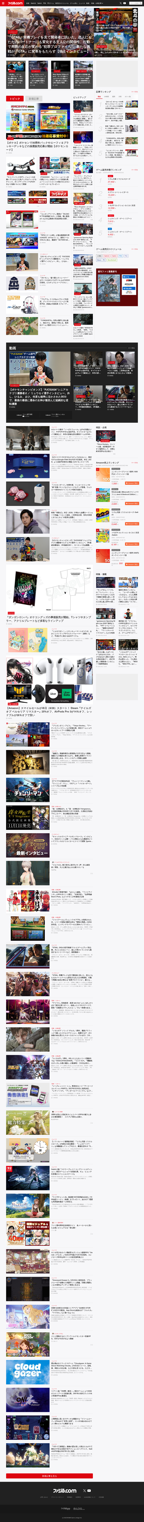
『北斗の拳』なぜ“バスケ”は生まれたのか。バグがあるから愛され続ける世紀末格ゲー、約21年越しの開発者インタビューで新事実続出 (116, 26)
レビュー (12, 71)
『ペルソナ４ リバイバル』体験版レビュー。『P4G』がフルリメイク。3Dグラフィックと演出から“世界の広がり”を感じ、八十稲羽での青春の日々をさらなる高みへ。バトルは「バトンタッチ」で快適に (83, 150)
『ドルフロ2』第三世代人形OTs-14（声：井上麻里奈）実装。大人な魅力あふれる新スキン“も (70, 866)
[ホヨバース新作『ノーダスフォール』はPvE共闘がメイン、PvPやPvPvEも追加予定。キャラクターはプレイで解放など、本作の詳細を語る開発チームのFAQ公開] (88, 360)
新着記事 (34, 98)
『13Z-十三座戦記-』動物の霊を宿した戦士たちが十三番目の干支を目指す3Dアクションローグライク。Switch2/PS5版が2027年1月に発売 (71, 1448)
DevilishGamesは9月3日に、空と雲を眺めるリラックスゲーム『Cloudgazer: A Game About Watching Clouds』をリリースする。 (71, 1371)
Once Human (105, 441)
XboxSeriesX (112, 260)
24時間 (106, 96)
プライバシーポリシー (57, 1497)
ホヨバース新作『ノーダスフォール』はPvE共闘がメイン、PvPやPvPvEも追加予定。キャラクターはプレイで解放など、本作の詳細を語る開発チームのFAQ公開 (88, 369)
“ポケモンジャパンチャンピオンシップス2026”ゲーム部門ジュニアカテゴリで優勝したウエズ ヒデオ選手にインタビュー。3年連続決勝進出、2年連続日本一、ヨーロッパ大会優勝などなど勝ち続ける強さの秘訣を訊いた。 (71, 549)
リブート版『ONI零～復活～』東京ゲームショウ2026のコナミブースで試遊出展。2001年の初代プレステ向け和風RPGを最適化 (71, 1393)
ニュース (82, 3)
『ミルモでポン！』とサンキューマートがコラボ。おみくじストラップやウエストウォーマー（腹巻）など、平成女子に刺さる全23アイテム (71, 633)
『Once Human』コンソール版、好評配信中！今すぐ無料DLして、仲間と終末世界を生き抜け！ (105, 447)
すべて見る (135, 91)
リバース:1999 (58, 1112)
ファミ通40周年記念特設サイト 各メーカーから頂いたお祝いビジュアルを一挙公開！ (71, 1226)
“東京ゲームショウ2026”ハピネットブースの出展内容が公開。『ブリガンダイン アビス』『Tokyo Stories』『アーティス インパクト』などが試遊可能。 (71, 734)
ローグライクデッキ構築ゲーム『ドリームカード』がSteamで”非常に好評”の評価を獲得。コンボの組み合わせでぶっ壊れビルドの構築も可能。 (71, 1427)
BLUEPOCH (54, 1119)
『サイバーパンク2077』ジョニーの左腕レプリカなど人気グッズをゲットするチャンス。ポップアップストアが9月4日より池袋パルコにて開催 (21, 180)
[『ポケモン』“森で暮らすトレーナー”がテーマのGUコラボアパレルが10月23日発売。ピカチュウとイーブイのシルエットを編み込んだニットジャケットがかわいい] (22, 283)
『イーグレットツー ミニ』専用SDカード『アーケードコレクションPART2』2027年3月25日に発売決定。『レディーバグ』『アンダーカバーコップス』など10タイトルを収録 (72, 1088)
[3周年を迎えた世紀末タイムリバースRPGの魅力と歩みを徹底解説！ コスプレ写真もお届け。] (28, 1122)
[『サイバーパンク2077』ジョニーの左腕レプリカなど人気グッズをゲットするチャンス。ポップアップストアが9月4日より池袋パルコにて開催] (21, 165)
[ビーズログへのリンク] (79, 1508)
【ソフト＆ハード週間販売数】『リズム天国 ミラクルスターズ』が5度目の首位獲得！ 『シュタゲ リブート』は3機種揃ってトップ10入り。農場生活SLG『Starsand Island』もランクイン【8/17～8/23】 (72, 1143)
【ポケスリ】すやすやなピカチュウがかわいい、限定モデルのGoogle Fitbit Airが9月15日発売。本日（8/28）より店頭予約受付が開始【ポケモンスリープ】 (71, 459)
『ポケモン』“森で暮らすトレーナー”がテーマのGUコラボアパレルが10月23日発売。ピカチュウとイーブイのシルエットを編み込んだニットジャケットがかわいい (55, 280)
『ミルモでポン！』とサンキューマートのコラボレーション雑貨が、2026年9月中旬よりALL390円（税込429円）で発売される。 (72, 639)
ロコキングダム (58, 1333)
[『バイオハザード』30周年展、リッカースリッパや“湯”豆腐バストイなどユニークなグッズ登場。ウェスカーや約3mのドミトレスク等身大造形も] (28, 494)
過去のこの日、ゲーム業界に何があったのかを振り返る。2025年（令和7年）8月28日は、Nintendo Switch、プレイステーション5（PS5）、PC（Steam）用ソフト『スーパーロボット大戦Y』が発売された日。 (72, 1067)
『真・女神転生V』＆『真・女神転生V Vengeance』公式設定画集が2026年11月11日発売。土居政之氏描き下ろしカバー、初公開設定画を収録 (72, 811)
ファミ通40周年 (58, 1222)
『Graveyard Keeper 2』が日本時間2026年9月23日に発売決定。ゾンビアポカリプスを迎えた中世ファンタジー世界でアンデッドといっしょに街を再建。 (71, 1289)
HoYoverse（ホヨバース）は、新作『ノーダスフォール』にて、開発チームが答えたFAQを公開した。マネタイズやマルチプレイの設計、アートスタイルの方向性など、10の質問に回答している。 (72, 438)
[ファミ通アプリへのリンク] (65, 1508)
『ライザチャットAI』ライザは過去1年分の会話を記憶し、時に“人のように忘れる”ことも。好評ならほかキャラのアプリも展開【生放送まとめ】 (116, 51)
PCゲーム (50, 3)
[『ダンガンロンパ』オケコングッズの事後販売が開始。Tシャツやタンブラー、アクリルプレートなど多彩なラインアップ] (49, 589)
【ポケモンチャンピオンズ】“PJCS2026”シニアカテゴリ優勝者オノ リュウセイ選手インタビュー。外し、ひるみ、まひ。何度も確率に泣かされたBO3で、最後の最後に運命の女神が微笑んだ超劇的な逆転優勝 (55, 258)
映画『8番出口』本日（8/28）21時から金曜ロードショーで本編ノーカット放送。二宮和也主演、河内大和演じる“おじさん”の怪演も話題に (114, 129)
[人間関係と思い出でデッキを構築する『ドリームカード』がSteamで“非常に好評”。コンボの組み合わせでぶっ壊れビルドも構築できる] (28, 1427)
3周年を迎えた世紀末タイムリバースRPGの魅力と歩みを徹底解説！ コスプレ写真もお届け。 (71, 1115)
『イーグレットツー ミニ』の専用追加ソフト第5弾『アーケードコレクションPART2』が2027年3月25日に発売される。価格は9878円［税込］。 (72, 1094)
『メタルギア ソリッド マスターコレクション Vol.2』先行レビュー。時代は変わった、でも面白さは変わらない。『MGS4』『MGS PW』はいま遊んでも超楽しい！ (128, 658)
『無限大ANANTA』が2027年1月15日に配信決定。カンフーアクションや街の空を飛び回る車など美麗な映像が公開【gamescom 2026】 (82, 272)
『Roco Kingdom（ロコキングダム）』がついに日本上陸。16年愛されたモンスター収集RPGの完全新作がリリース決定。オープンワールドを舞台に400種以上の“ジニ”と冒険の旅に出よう (83, 212)
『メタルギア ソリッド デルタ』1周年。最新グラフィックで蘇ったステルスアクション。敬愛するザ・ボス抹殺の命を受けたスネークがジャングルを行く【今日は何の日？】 (71, 1032)
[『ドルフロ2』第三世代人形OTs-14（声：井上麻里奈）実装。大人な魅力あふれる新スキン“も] (28, 873)
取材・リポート (101, 46)
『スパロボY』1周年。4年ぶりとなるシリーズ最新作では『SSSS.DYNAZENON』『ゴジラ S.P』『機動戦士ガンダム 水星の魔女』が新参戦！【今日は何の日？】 (71, 1060)
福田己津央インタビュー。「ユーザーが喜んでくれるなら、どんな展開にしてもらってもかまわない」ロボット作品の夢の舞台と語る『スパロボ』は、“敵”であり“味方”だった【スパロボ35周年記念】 (128, 596)
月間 (119, 96)
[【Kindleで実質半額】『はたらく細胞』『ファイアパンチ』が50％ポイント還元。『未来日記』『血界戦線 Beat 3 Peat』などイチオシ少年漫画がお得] (28, 901)
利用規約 (69, 1497)
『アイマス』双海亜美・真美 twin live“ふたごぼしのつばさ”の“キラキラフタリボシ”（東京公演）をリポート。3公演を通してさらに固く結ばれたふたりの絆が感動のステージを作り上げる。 (72, 1011)
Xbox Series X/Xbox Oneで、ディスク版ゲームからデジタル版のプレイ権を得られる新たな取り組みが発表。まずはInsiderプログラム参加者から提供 (60, 78)
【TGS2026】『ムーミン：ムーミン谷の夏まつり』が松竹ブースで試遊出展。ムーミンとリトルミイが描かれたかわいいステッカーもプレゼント (55, 180)
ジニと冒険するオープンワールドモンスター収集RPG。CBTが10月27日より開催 (71, 1337)
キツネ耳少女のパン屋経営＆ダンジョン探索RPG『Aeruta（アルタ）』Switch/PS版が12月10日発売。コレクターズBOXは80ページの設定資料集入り (72, 1254)
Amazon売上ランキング (107, 462)
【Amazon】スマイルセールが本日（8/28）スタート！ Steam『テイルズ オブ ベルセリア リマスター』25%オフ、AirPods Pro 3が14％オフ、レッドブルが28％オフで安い (49, 711)
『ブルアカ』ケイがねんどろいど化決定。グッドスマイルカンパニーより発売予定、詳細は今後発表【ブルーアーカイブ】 (54, 301)
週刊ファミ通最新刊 (107, 271)
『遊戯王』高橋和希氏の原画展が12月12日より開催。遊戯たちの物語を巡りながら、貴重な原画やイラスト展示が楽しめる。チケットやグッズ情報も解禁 (71, 755)
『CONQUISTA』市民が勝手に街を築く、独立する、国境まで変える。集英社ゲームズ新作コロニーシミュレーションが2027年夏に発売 (54, 322)
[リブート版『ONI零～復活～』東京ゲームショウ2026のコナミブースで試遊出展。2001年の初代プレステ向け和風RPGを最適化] (28, 1400)
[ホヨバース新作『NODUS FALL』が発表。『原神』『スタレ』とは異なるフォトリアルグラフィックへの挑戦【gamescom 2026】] (83, 319)
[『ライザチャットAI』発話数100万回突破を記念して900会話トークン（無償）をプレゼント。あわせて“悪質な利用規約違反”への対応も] (28, 1206)
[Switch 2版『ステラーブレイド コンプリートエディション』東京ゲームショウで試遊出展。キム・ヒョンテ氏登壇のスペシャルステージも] (28, 1178)
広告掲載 (101, 1497)
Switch (39, 3)
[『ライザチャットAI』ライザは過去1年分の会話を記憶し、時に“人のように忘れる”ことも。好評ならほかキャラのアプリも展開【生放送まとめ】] (116, 45)
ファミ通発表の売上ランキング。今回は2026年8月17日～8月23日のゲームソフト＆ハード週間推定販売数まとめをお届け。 (72, 1150)
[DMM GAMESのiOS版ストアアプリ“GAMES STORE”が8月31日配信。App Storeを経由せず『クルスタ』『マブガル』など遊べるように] (28, 1317)
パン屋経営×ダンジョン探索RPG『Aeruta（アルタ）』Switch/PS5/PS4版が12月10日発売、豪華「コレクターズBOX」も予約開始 (71, 1260)
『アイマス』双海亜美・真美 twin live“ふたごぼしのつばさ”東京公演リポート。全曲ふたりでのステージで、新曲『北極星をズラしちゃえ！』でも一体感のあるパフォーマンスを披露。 (72, 1005)
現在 (99, 96)
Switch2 (33, 3)
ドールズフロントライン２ (61, 862)
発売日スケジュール (62, 3)
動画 (87, 3)
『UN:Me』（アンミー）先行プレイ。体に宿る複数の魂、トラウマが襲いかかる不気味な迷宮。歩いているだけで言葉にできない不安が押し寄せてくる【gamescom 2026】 (16, 78)
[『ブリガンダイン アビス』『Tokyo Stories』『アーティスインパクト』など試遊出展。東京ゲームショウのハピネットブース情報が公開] (28, 734)
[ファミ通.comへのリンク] (15, 3)
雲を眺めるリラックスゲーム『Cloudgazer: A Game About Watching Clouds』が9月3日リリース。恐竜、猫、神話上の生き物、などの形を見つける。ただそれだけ (72, 1365)
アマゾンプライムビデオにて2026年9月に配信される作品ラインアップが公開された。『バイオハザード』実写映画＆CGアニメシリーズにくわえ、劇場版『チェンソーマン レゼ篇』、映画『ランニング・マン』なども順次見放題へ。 (72, 790)
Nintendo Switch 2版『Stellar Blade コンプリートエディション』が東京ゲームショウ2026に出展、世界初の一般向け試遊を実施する (71, 1177)
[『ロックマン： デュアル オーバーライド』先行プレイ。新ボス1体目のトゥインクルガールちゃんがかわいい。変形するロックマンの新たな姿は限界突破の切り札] (83, 167)
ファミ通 (53, 1230)
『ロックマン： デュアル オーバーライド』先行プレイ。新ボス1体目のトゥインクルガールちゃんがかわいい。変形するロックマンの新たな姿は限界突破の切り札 (82, 181)
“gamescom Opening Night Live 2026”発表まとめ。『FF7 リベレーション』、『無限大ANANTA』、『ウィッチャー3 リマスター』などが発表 (83, 243)
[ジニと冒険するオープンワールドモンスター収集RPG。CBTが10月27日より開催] (28, 1344)
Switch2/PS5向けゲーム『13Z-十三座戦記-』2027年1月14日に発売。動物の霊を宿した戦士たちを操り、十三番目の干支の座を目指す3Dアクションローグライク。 (71, 1455)
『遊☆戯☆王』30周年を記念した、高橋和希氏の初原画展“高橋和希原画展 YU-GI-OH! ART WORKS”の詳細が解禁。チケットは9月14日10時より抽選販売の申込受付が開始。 (71, 762)
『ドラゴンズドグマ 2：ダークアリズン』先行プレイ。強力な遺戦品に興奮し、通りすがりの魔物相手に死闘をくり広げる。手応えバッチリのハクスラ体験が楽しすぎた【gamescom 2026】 (83, 120)
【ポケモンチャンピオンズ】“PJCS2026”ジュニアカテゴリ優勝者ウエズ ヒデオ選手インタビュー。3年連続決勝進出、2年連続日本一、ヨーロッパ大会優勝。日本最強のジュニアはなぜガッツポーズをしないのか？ (88, 403)
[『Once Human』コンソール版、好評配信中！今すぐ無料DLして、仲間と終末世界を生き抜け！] (105, 435)
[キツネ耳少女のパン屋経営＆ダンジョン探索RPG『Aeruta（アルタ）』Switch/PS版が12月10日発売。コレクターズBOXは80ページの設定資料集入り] (28, 1261)
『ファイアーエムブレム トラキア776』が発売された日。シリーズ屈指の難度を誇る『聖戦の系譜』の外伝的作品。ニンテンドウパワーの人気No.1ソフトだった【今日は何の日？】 (71, 922)
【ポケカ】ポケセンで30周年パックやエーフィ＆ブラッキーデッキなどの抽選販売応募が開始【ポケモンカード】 (37, 146)
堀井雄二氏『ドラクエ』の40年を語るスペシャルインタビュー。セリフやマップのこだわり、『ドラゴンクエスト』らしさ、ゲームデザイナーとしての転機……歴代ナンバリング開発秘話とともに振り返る (128, 627)
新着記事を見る (49, 1475)
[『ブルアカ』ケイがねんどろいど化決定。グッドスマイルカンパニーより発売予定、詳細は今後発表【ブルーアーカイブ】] (22, 305)
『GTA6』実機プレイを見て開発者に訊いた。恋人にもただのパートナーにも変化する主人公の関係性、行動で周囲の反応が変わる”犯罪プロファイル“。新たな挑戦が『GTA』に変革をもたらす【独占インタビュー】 (50, 44)
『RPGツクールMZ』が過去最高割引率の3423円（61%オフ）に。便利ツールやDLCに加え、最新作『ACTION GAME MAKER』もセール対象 (54, 237)
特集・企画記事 (96, 3)
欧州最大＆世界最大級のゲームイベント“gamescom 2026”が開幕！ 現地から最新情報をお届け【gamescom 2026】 (83, 78)
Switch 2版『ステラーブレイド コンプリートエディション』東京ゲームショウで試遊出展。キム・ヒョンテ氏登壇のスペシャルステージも (71, 1171)
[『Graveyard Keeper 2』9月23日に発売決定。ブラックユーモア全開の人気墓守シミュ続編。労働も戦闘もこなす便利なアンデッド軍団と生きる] (28, 1289)
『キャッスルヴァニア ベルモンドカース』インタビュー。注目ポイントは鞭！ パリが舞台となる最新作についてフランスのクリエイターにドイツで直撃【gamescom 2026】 (71, 838)
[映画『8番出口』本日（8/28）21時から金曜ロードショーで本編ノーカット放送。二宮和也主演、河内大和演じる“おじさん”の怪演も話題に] (131, 128)
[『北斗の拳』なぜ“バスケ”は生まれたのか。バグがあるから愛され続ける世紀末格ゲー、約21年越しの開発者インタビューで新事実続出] (116, 20)
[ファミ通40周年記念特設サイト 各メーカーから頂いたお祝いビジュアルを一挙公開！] (28, 1233)
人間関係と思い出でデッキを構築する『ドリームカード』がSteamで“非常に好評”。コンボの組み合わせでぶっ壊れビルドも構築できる (71, 1421)
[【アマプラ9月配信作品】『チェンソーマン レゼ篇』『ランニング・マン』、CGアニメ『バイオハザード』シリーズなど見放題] (28, 790)
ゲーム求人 (73, 3)
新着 (27, 3)
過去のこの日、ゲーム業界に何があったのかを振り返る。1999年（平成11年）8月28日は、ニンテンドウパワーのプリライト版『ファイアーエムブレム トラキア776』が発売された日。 (72, 928)
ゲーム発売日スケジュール (108, 249)
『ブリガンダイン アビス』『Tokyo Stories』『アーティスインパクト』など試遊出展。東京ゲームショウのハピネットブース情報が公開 (71, 727)
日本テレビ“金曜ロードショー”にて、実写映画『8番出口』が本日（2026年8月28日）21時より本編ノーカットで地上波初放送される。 (71, 521)
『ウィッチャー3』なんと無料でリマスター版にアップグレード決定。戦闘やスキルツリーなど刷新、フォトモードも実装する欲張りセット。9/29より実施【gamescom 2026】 (82, 302)
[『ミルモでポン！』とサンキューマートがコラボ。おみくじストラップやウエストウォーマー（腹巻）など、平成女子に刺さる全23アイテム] (28, 640)
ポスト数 (128, 96)
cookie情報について (89, 1497)
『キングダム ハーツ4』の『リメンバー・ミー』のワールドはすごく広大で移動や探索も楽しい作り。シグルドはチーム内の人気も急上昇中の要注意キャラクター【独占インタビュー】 (38, 78)
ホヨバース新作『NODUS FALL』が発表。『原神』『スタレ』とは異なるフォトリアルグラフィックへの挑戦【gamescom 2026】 (83, 332)
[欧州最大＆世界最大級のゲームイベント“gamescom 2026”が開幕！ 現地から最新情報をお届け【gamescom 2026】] (83, 66)
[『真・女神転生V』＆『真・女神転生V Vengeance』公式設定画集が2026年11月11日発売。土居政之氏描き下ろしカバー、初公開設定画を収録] (28, 817)
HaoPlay (53, 870)
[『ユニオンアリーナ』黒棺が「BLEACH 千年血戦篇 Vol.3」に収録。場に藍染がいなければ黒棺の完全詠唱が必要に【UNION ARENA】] (22, 219)
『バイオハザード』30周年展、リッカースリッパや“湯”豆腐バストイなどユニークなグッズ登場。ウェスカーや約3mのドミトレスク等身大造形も (71, 487)
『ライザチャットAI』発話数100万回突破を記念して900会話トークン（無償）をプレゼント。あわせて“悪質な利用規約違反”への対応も (72, 1199)
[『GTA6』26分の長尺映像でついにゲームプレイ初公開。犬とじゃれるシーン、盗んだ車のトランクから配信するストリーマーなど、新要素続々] (120, 393)
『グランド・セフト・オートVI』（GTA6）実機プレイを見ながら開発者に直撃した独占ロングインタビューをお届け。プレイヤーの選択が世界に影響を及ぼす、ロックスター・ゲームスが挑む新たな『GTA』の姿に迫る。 (72, 984)
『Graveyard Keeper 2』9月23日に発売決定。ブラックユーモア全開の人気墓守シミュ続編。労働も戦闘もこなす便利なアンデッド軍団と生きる (71, 1282)
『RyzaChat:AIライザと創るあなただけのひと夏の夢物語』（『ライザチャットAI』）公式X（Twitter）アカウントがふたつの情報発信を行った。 (72, 1205)
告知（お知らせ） (57, 806)
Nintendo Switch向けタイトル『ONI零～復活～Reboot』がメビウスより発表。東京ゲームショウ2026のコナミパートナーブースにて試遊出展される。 (71, 1400)
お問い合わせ (44, 1497)
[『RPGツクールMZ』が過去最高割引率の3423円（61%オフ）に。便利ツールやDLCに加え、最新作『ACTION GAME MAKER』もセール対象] (22, 241)
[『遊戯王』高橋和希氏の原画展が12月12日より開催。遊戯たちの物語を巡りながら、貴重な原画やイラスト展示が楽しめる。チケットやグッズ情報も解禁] (28, 762)
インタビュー (12, 32)
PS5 (44, 3)
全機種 (99, 256)
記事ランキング (103, 91)
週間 (113, 96)
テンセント (54, 1341)
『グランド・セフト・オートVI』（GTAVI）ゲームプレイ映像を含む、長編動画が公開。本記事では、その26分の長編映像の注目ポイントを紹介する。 (71, 956)
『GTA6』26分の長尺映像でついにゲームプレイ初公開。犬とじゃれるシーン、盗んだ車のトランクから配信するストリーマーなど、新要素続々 (120, 403)
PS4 (126, 256)
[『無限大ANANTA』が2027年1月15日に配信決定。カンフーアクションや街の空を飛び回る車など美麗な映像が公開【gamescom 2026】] (83, 259)
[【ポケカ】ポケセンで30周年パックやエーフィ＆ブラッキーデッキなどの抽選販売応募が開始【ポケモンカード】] (38, 121)
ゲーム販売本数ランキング (108, 169)
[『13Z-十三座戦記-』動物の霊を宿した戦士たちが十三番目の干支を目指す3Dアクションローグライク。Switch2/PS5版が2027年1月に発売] (28, 1455)
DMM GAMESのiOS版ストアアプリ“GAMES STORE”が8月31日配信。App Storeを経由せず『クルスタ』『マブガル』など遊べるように (72, 1310)
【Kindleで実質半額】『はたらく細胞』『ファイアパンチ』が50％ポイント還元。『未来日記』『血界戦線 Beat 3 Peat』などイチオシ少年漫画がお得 (71, 894)
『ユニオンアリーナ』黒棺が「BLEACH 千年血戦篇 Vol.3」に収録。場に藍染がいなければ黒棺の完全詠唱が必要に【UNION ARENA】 (54, 216)
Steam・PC (101, 260)
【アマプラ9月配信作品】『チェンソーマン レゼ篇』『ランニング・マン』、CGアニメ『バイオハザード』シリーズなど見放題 (72, 783)
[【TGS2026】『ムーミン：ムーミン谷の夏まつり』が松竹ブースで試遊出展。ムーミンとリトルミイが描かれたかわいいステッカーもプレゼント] (55, 165)
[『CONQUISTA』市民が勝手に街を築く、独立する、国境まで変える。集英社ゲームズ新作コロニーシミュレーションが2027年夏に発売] (22, 326)
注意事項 (78, 1497)
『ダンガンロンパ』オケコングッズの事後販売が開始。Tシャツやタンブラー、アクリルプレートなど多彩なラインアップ (48, 618)
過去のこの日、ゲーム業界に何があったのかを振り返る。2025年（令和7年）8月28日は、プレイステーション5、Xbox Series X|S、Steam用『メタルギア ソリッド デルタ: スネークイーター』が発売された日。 (72, 1039)
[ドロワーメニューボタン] (3, 3)
